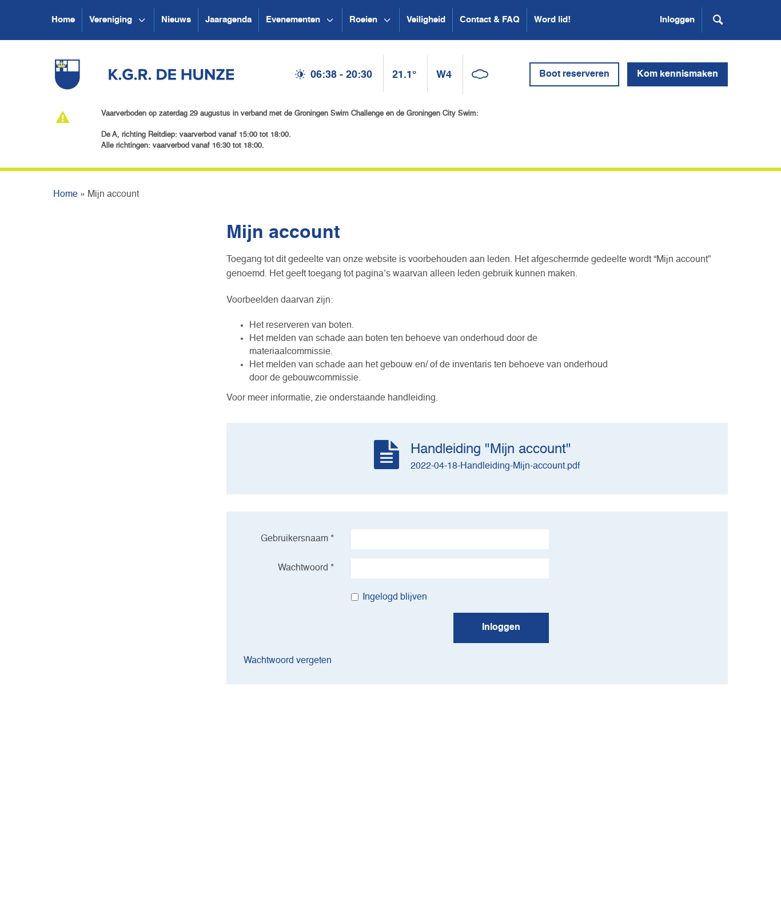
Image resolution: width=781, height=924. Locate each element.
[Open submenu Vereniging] (142, 20)
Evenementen (293, 19)
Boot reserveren (574, 74)
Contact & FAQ (490, 19)
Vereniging (110, 19)
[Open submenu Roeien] (387, 20)
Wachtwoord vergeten (288, 660)
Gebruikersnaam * (297, 539)
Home (63, 19)
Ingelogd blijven (394, 597)
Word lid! (552, 19)
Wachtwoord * (306, 568)
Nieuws (176, 19)
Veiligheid (426, 19)
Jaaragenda (228, 19)
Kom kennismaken (677, 74)
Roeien (363, 19)
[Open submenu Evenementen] (330, 20)
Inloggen (677, 19)
